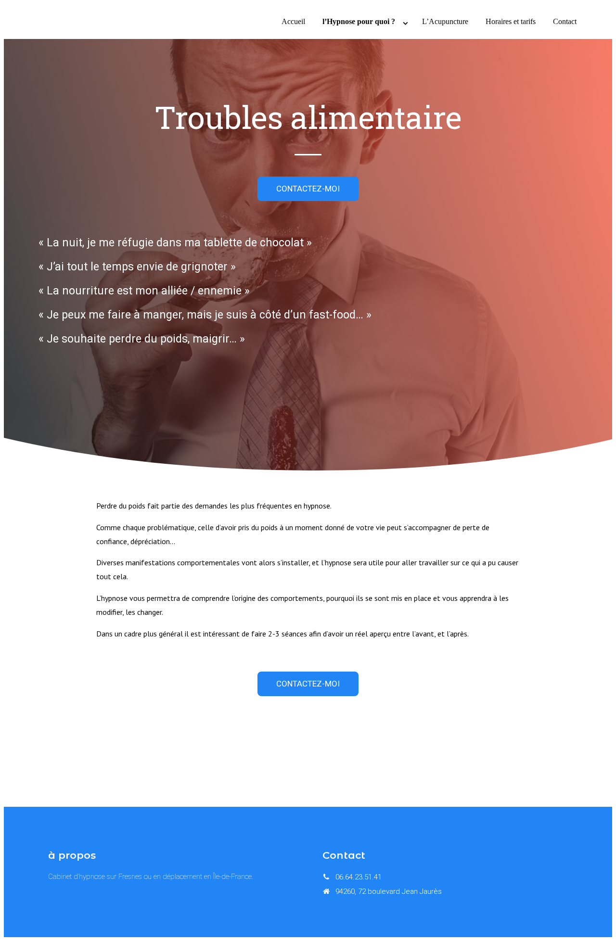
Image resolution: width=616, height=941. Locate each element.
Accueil (293, 21)
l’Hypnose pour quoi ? (358, 21)
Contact (565, 21)
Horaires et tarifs (511, 21)
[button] (308, 189)
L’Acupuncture (445, 21)
